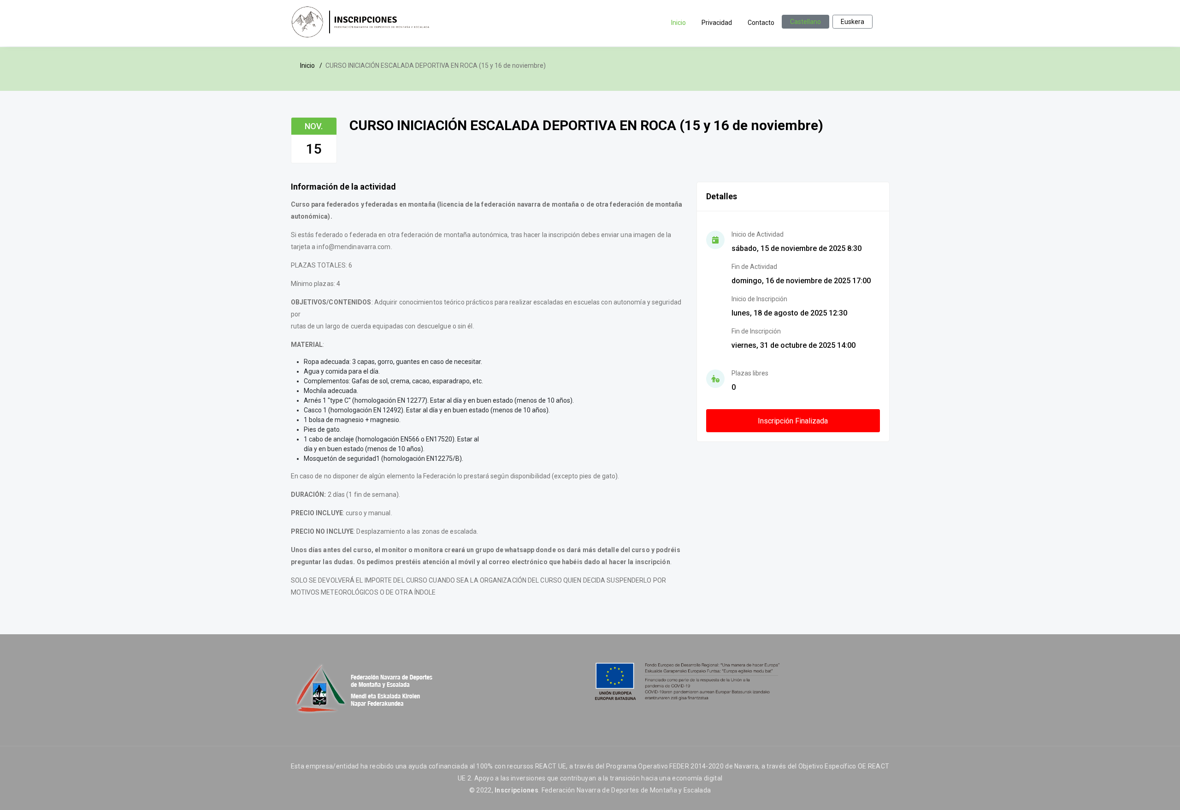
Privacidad (717, 22)
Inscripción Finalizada (793, 421)
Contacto (761, 22)
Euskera (852, 21)
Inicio (678, 22)
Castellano (805, 21)
